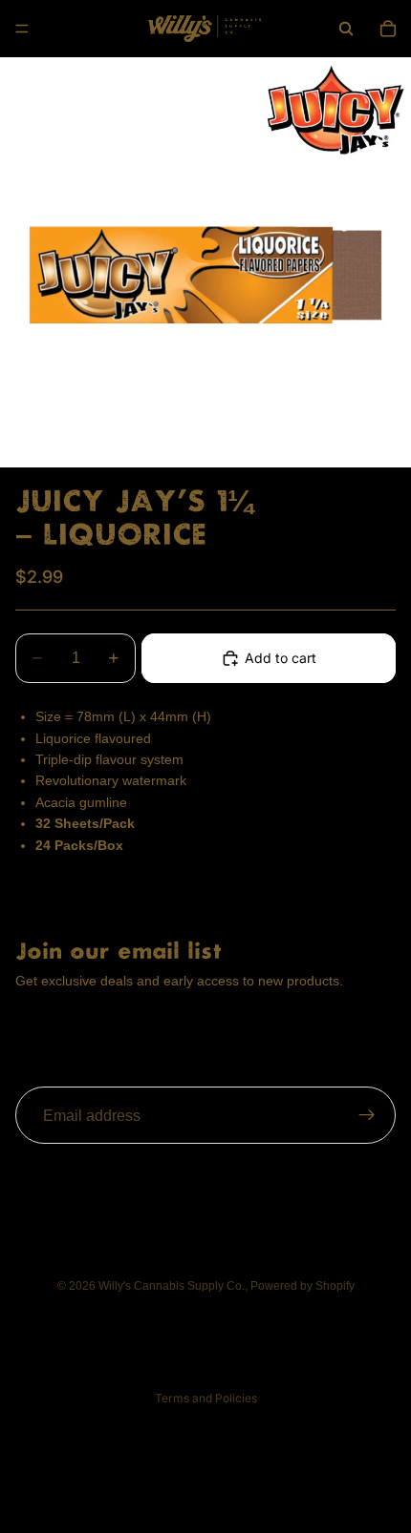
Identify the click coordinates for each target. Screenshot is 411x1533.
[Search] (346, 29)
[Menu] (22, 29)
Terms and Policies (206, 1398)
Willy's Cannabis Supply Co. (171, 1286)
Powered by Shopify (302, 1286)
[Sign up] (367, 1115)
